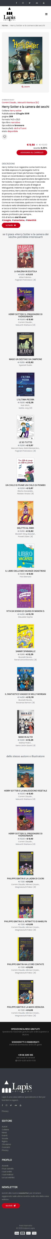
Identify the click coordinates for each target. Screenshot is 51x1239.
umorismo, (18, 220)
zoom (27, 86)
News (4, 1132)
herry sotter (16, 110)
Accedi (5, 1165)
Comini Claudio (9, 102)
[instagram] (23, 3)
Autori (4, 1126)
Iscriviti (9, 1205)
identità (31, 220)
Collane (5, 1129)
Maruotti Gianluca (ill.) (28, 102)
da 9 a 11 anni (20, 128)
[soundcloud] (37, 3)
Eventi (4, 1135)
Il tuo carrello (8, 1168)
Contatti (6, 1147)
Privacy (5, 1111)
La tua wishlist (8, 1177)
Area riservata (25, 1225)
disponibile (13, 131)
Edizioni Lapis (29, 1228)
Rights (5, 1141)
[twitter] (30, 3)
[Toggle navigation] (46, 14)
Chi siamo (6, 1144)
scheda (9, 225)
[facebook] (17, 3)
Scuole (5, 1138)
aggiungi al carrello (31, 152)
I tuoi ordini (7, 1171)
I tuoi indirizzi (7, 1174)
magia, (6, 220)
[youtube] (44, 3)
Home (5, 25)
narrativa (15, 122)
